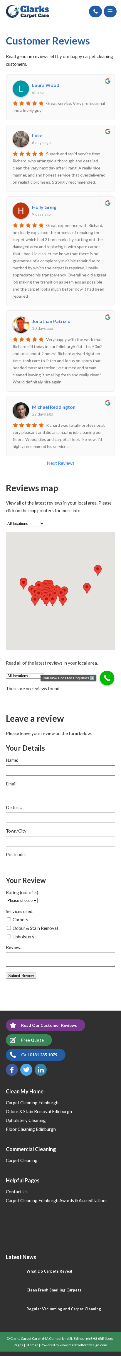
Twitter (26, 1070)
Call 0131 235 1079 (39, 1054)
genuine (24, 56)
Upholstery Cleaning (26, 1120)
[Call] (95, 11)
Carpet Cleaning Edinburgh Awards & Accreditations (56, 1200)
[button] (63, 601)
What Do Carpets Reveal (49, 1271)
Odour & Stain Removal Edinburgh (39, 1111)
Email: (12, 784)
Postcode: (16, 854)
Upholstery (23, 936)
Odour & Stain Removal (35, 928)
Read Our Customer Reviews (49, 1025)
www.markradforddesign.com (83, 1345)
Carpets (20, 919)
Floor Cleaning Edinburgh (31, 1129)
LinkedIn (41, 1070)
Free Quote (32, 1039)
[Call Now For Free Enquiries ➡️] (107, 677)
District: (14, 807)
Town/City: (17, 831)
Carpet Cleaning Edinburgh (32, 1102)
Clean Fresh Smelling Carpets (53, 1290)
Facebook (12, 1070)
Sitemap (32, 1345)
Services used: (19, 911)
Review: (13, 947)
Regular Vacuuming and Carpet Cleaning (63, 1308)
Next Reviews (61, 463)
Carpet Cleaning (22, 1160)
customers (16, 64)
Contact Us (17, 1191)
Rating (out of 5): (22, 892)
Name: (12, 760)
